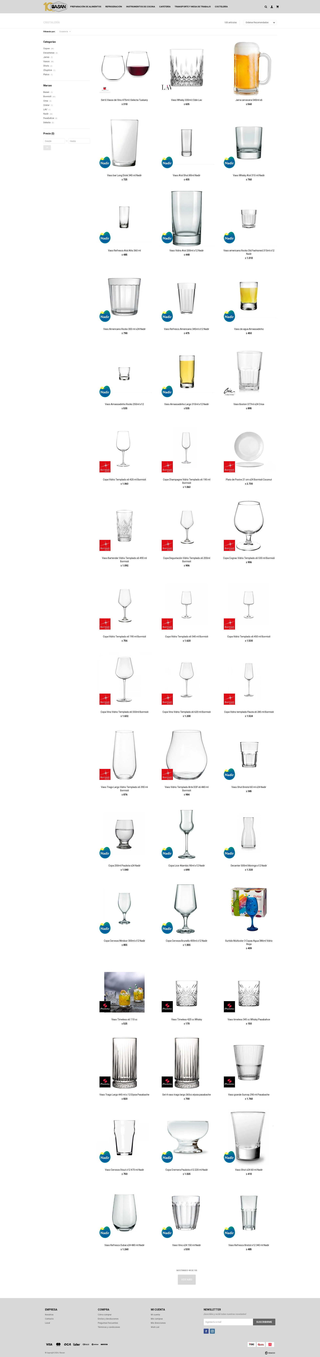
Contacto (49, 1319)
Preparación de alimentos (85, 6)
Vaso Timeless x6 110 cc (124, 1019)
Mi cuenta (155, 1314)
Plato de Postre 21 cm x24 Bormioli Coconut (249, 479)
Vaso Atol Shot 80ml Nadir (186, 175)
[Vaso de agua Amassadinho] (249, 297)
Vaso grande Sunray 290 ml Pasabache (249, 1094)
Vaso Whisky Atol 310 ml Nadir (249, 175)
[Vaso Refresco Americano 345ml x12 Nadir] (186, 297)
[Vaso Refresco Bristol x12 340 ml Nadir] (249, 1213)
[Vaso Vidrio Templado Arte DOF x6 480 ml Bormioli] (186, 755)
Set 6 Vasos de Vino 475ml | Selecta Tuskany (124, 100)
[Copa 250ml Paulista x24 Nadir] (124, 833)
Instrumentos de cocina (140, 6)
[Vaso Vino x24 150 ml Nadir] (186, 1213)
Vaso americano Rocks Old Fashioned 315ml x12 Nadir (249, 252)
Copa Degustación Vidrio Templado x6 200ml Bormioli (186, 560)
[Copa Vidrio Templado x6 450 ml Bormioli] (249, 604)
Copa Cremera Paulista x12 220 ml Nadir (187, 1169)
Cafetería (164, 6)
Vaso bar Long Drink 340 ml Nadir (124, 175)
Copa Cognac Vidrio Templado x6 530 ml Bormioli (249, 558)
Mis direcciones (158, 1323)
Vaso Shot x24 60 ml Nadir (249, 1169)
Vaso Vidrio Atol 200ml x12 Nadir (187, 250)
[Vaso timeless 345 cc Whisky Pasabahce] (249, 987)
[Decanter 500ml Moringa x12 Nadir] (249, 833)
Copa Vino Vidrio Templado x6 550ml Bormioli (124, 712)
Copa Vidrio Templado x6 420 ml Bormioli (124, 479)
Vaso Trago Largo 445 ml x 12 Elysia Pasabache (124, 1094)
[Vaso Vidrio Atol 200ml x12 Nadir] (186, 218)
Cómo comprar (105, 1314)
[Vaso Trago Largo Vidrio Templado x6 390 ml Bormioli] (124, 755)
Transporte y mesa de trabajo (193, 6)
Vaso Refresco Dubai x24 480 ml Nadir (124, 1245)
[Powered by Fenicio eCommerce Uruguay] (270, 1352)
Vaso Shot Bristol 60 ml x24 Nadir (249, 787)
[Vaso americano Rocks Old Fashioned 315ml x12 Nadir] (249, 218)
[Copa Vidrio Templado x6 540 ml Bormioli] (186, 604)
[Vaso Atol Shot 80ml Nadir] (186, 143)
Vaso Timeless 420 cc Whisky (186, 1019)
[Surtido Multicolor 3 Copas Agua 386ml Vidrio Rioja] (249, 908)
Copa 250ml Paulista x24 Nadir (124, 865)
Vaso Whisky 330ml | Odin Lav (186, 100)
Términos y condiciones (109, 1327)
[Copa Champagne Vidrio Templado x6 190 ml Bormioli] (186, 447)
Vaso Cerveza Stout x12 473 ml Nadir (124, 1169)
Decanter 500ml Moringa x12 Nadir (249, 865)
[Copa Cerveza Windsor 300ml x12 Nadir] (124, 908)
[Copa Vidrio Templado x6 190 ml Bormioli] (124, 604)
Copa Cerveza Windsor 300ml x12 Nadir (124, 940)
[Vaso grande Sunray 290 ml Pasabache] (249, 1062)
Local (47, 1323)
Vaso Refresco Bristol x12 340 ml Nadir (248, 1245)
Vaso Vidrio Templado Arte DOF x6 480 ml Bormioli (186, 789)
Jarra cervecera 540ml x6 (249, 100)
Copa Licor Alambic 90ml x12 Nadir (186, 865)
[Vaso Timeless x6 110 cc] (124, 987)
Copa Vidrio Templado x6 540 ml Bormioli (186, 636)
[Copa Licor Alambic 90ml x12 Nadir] (186, 833)
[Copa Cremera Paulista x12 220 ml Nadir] (186, 1137)
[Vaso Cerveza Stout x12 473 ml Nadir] (124, 1137)
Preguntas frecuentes (108, 1323)
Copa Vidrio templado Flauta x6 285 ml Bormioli (249, 712)
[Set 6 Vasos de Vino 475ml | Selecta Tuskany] (124, 68)
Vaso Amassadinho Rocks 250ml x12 (124, 404)
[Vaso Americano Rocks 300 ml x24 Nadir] (124, 297)
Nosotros (49, 1314)
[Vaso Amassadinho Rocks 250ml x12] (124, 372)
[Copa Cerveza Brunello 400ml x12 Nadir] (186, 908)
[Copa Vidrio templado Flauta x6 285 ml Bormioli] (249, 679)
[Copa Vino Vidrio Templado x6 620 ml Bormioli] (186, 679)
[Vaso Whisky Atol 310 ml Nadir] (249, 143)
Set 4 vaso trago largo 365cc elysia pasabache (186, 1094)
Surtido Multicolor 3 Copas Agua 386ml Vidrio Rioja (248, 942)
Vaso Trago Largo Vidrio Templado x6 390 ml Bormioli (124, 789)
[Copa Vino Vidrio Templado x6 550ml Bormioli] (124, 679)
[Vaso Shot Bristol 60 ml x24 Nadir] (249, 755)
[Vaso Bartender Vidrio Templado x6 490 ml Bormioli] (124, 526)
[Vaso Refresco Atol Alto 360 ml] (124, 218)
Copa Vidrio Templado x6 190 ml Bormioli (124, 636)
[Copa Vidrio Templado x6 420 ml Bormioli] (124, 447)
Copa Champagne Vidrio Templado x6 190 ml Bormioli (186, 481)
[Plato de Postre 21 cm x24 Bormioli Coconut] (249, 447)
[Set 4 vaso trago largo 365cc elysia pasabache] (186, 1062)
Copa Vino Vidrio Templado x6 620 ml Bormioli (186, 712)
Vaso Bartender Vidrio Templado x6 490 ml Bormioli (124, 560)
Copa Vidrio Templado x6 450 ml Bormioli (248, 636)
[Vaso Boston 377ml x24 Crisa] (249, 372)
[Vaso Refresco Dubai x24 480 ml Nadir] (124, 1213)
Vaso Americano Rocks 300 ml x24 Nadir (124, 329)
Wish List (155, 1327)
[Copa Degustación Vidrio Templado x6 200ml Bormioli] (186, 526)
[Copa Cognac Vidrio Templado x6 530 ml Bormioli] (249, 526)
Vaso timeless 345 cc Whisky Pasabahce (249, 1019)
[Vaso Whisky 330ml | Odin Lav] (186, 68)
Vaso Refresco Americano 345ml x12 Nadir (186, 329)
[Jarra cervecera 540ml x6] (249, 68)
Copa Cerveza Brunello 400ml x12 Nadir (186, 940)
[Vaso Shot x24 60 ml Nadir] (249, 1137)
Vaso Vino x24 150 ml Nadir (186, 1245)
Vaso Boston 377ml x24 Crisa (249, 404)
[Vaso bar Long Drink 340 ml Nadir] (124, 143)
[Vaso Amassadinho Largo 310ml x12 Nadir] (186, 372)
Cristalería (63, 32)
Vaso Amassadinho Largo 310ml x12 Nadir (186, 404)
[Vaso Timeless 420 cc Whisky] (186, 987)
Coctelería (221, 6)
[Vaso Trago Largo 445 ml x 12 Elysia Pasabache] (124, 1062)
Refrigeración (113, 6)
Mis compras (157, 1319)
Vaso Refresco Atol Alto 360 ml (124, 250)
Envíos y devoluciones (108, 1319)
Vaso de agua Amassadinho (249, 329)
